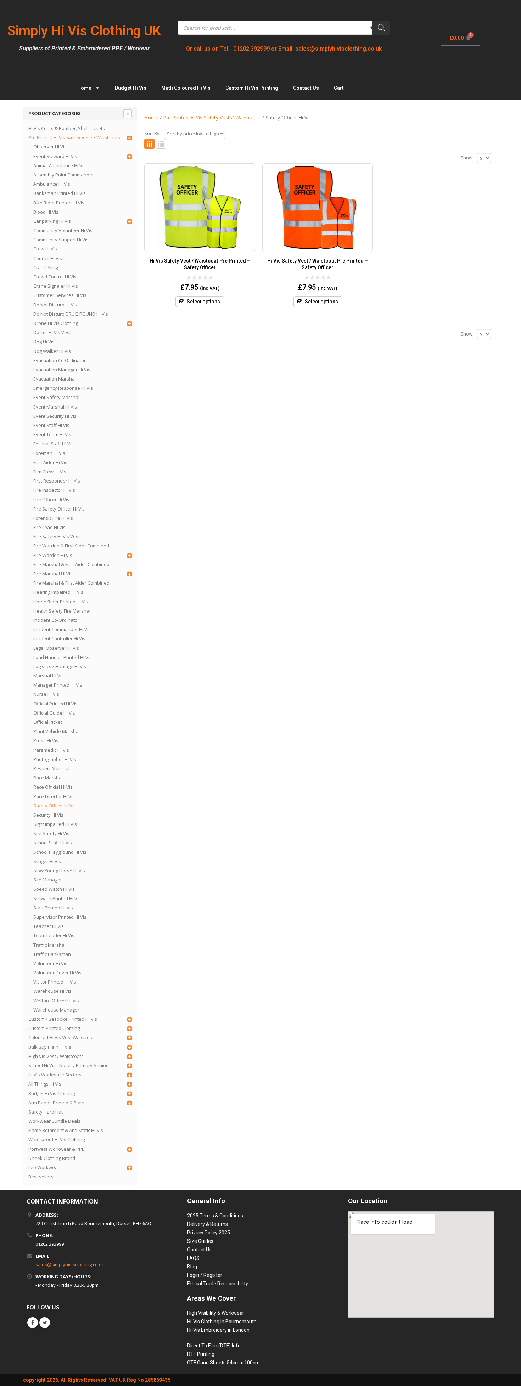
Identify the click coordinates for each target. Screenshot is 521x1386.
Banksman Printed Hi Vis (59, 193)
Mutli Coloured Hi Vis (186, 88)
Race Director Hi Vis (54, 796)
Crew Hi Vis (45, 249)
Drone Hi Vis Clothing (55, 323)
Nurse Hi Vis (46, 694)
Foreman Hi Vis (49, 453)
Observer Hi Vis (50, 146)
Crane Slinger (47, 267)
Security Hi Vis (48, 815)
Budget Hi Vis (130, 88)
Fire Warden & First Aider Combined (71, 545)
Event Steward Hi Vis (55, 156)
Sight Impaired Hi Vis (55, 824)
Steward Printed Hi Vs (56, 898)
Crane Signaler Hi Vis (55, 286)
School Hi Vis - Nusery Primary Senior (68, 1065)
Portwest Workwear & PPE (56, 1149)
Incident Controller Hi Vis (59, 638)
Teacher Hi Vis (48, 926)
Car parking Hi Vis (52, 221)
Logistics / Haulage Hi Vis (59, 666)
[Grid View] (149, 144)
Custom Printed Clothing (54, 1028)
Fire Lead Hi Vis (49, 527)
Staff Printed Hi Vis (53, 908)
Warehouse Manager (56, 1010)
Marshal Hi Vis (48, 675)
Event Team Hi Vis (52, 434)
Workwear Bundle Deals (54, 1121)
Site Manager (47, 880)
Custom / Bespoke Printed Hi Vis (62, 1019)
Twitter (44, 1322)
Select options (203, 301)
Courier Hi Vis (47, 258)
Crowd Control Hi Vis (55, 277)
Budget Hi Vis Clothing (51, 1093)
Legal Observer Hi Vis (56, 648)
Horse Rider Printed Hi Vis (60, 601)
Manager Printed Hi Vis (57, 685)
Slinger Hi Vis (47, 861)
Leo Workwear (44, 1167)
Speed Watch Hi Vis (54, 889)
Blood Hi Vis (45, 212)
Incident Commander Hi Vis (62, 629)
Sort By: (152, 133)
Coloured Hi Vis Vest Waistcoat (61, 1037)
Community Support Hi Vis (61, 239)
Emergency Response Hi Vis (63, 388)
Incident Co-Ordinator (56, 620)
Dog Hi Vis (44, 341)
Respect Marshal (51, 768)
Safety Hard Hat (45, 1112)
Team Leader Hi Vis (53, 935)
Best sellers (41, 1176)
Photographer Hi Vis (54, 759)
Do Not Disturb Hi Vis (55, 305)
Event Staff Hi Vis (51, 425)
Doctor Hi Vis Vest (52, 332)
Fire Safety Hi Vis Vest (56, 536)
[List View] (161, 144)
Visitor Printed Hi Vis (54, 982)
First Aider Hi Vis (50, 462)
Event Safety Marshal (56, 397)
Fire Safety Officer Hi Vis (59, 509)
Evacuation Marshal (54, 379)
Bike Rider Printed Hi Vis (58, 202)
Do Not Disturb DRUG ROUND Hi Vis (70, 314)
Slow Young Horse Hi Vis (59, 870)
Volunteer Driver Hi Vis (57, 972)
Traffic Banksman (52, 954)
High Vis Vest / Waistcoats (56, 1056)
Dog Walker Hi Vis (52, 351)
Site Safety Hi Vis (51, 833)
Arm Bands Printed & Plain (56, 1102)
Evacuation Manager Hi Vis (61, 369)
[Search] (381, 28)
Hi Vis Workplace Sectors (55, 1074)
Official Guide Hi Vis (54, 713)
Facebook (32, 1322)
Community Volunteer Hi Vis (63, 230)
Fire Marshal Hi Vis (53, 573)
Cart (339, 88)
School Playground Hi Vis (59, 852)
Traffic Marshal (49, 945)
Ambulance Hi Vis (51, 184)
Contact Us (306, 88)
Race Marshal (48, 777)
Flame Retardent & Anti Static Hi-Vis (65, 1130)
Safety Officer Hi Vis (54, 805)
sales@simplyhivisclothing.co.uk (69, 1264)
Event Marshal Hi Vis (55, 407)
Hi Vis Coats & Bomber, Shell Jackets (66, 128)
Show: (467, 157)
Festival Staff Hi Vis (53, 443)
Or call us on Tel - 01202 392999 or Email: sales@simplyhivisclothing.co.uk (284, 48)
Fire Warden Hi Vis (52, 555)
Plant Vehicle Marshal (56, 731)
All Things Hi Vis (44, 1084)
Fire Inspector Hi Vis (54, 490)
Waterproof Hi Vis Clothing (56, 1139)
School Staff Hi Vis (52, 842)
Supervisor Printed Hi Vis (59, 917)
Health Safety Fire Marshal (61, 611)
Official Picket (47, 722)
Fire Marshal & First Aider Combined (71, 564)
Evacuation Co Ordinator (59, 360)
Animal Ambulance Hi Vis (59, 165)
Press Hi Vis (45, 740)
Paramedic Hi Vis (51, 750)
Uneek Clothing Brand (51, 1158)
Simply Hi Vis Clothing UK (84, 31)
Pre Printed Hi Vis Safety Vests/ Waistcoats (74, 137)
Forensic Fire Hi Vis (53, 518)
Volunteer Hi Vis (50, 963)
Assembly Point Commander (63, 174)
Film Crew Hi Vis (49, 471)
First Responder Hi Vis (56, 481)
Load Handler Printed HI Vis (62, 657)
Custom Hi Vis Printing (251, 88)
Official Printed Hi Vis (55, 703)
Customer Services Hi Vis (59, 295)
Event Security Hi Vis (55, 416)
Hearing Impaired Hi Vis (58, 592)
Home (84, 88)
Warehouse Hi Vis (52, 991)
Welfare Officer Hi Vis (56, 1000)
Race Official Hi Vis (53, 787)
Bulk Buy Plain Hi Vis (49, 1047)
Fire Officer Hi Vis (51, 499)
